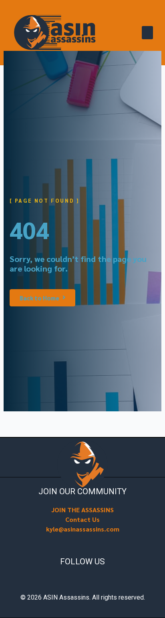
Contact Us (82, 519)
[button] (147, 32)
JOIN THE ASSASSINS (82, 509)
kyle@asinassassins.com (82, 529)
